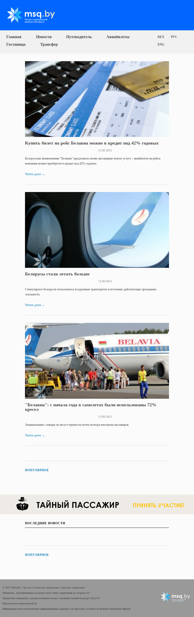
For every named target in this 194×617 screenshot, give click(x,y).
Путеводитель (79, 37)
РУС (174, 37)
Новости (44, 37)
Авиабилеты (118, 37)
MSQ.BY (95, 598)
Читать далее (35, 174)
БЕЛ (161, 37)
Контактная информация (46, 587)
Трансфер (49, 44)
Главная (13, 37)
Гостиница (16, 44)
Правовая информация (73, 587)
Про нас (27, 587)
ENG (161, 44)
